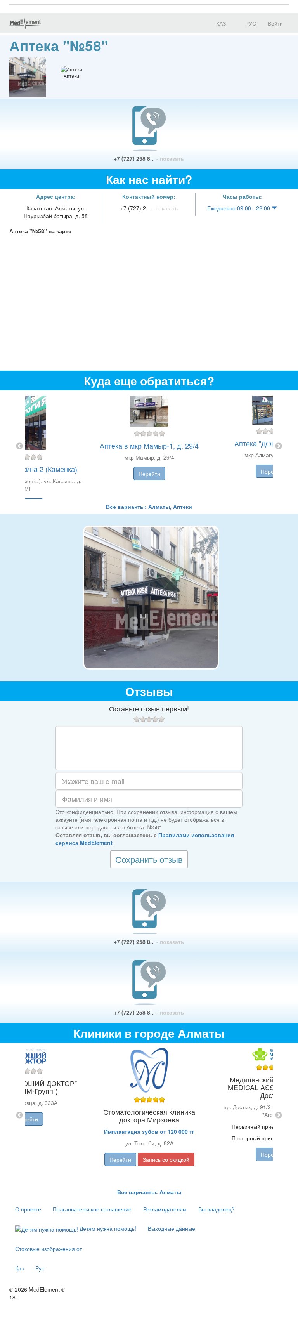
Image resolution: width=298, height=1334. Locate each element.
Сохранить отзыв (149, 859)
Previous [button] (19, 446)
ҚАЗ (220, 23)
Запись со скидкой (166, 1159)
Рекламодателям (165, 1209)
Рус (39, 1268)
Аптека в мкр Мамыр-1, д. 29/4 (149, 446)
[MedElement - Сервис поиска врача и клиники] (25, 23)
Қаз (19, 1268)
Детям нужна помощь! (107, 1228)
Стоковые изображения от (48, 1248)
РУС (250, 23)
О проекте (28, 1209)
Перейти (149, 473)
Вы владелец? (216, 1209)
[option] (149, 446)
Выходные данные (171, 1228)
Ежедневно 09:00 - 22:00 (239, 208)
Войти (275, 23)
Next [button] (278, 446)
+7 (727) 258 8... (149, 158)
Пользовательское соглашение (92, 1209)
